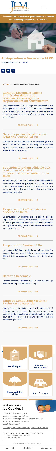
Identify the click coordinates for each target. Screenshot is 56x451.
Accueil (6, 85)
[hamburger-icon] (44, 7)
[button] (3, 71)
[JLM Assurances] (21, 7)
